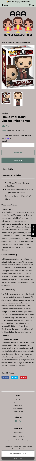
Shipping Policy (18, 408)
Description (8, 169)
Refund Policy (18, 406)
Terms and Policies (12, 175)
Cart (32, 5)
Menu (6, 5)
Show (33, 230)
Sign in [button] (17, 458)
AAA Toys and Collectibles (23, 446)
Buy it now (18, 160)
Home (3, 42)
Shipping (5, 130)
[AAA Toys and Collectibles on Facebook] (16, 422)
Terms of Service (18, 411)
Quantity (5, 141)
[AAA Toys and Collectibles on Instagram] (20, 422)
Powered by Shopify (18, 449)
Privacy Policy (18, 403)
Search (18, 400)
